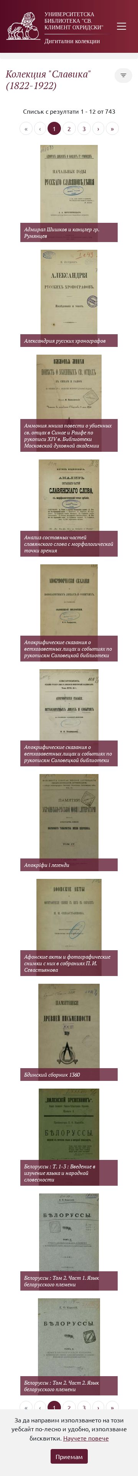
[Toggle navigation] (121, 26)
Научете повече (86, 1438)
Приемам (69, 1456)
